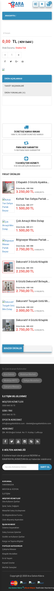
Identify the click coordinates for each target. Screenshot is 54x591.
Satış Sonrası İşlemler (11, 532)
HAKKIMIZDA (8, 484)
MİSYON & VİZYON (10, 489)
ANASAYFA (10, 16)
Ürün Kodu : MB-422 (24, 326)
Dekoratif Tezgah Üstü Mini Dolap (33, 301)
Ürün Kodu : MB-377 (24, 205)
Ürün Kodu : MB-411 (24, 227)
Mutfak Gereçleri (9, 567)
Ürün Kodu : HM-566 (24, 188)
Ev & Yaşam (7, 558)
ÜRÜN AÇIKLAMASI (13, 78)
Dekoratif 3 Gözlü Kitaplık (32, 261)
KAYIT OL (45, 467)
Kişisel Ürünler (8, 563)
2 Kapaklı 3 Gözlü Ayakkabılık (33, 182)
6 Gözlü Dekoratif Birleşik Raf (33, 281)
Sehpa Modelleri (32, 380)
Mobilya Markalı (28, 374)
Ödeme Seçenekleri (10, 528)
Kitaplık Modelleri (9, 554)
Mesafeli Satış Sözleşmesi (13, 510)
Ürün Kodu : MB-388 (24, 246)
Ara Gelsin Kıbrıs (16, 588)
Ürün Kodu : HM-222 (24, 307)
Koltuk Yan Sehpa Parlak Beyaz (33, 198)
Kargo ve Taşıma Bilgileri (12, 541)
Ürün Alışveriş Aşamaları (12, 520)
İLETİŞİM (6, 494)
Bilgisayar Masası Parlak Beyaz (33, 239)
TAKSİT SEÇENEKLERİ (14, 86)
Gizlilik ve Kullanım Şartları (13, 537)
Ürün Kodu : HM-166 (24, 288)
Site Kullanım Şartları (11, 501)
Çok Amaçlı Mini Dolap (30, 220)
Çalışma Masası (12, 386)
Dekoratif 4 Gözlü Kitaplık (32, 320)
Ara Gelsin (9, 374)
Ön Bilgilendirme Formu (12, 515)
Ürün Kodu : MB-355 (24, 268)
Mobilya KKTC (10, 380)
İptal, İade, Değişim (10, 506)
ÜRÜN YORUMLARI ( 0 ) (14, 93)
